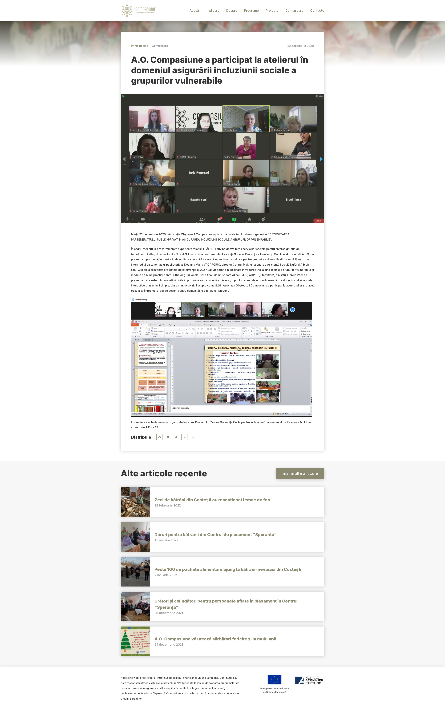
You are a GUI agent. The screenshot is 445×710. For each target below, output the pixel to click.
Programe (251, 10)
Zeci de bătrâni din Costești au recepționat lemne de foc (212, 499)
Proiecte (272, 10)
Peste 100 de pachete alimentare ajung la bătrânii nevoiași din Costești (228, 569)
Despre (231, 10)
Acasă (194, 10)
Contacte (317, 10)
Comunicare (294, 10)
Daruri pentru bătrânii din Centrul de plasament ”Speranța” (216, 534)
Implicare (212, 10)
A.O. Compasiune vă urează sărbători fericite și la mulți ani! (215, 638)
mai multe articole (300, 473)
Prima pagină (139, 45)
